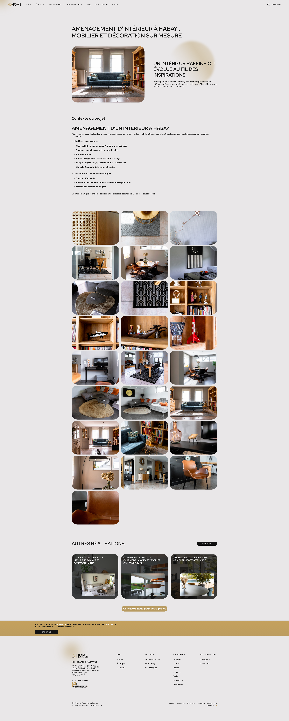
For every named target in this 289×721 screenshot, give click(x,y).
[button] (58, 4)
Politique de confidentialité (206, 703)
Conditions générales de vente (181, 703)
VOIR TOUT (207, 544)
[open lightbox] (95, 228)
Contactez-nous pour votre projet (144, 608)
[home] (14, 4)
